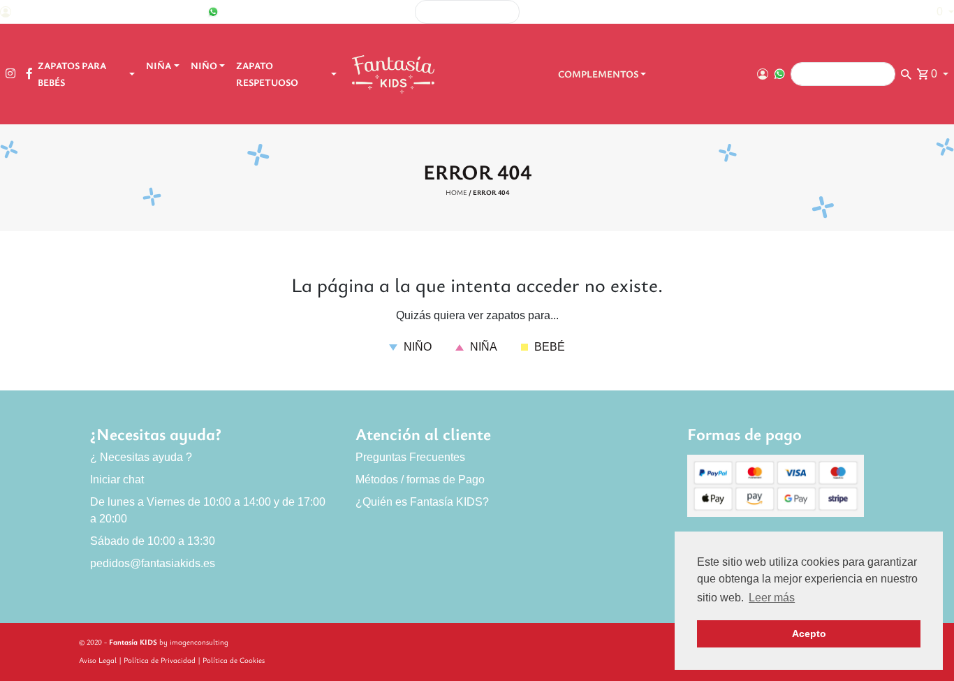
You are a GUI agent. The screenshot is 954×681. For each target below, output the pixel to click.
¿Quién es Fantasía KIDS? (422, 502)
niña (482, 347)
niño (416, 347)
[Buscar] (721, 12)
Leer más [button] (772, 597)
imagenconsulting (199, 641)
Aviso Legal (98, 659)
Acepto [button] (809, 633)
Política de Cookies (234, 659)
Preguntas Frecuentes (410, 457)
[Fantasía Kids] (394, 74)
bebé (548, 347)
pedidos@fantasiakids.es (152, 563)
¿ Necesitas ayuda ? (141, 457)
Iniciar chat (117, 479)
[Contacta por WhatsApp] (213, 11)
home (456, 192)
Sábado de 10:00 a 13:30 (152, 541)
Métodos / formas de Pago (420, 479)
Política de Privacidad (160, 659)
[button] (938, 11)
